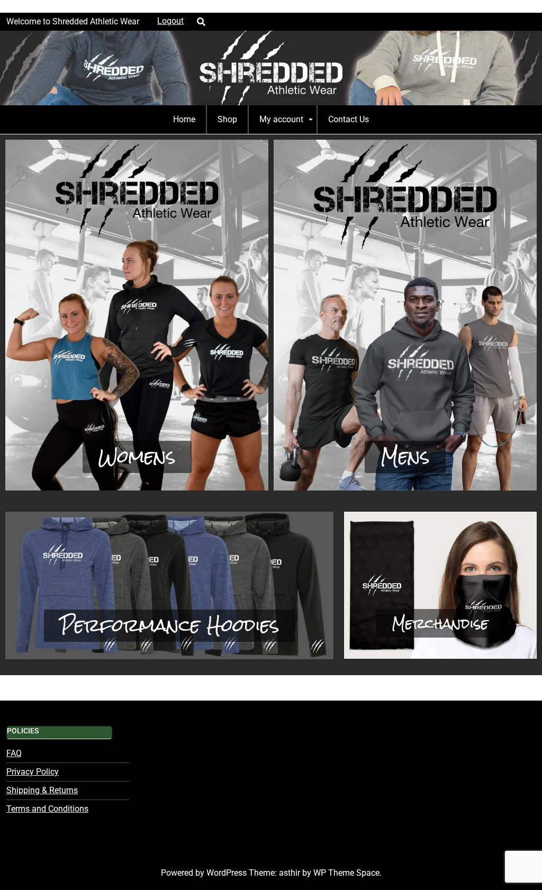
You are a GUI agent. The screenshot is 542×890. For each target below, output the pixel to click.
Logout (170, 21)
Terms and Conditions (47, 809)
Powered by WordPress (205, 873)
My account (281, 119)
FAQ (14, 753)
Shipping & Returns (42, 790)
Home (184, 119)
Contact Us (348, 119)
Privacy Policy (32, 772)
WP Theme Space (346, 873)
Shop (227, 119)
